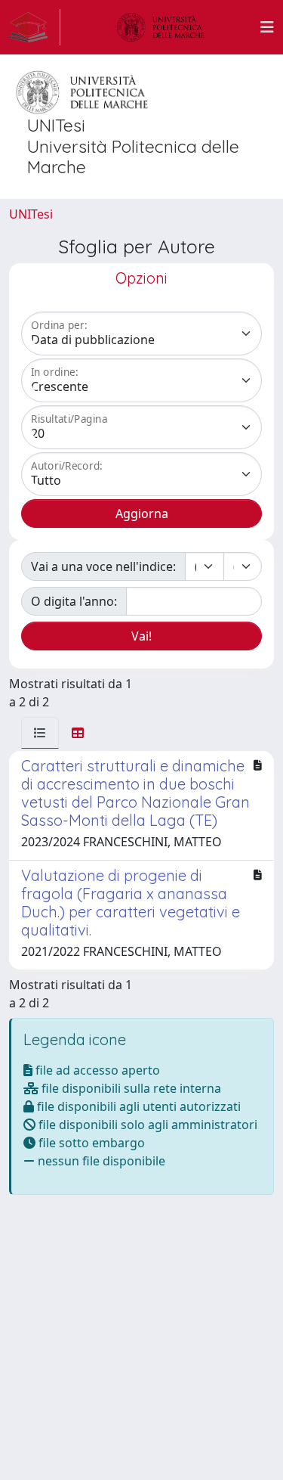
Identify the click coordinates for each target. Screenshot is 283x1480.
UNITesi (31, 214)
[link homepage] (34, 27)
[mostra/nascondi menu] (267, 27)
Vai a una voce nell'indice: (103, 566)
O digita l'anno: (74, 601)
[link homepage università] (160, 27)
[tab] (40, 733)
